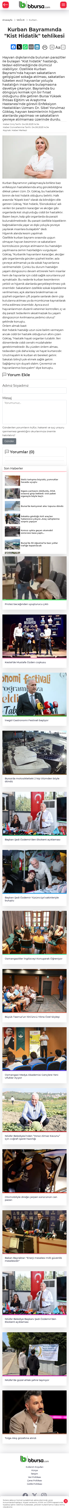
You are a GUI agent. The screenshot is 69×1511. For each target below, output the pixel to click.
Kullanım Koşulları (34, 1467)
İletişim (34, 1474)
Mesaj (7, 398)
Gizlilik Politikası (34, 1484)
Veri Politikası (34, 1477)
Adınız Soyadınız (15, 385)
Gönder (9, 441)
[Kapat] (66, 1501)
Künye (34, 1470)
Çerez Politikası (34, 1480)
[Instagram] (44, 1496)
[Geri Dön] (5, 5)
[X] (35, 1496)
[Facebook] (25, 1496)
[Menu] (63, 5)
